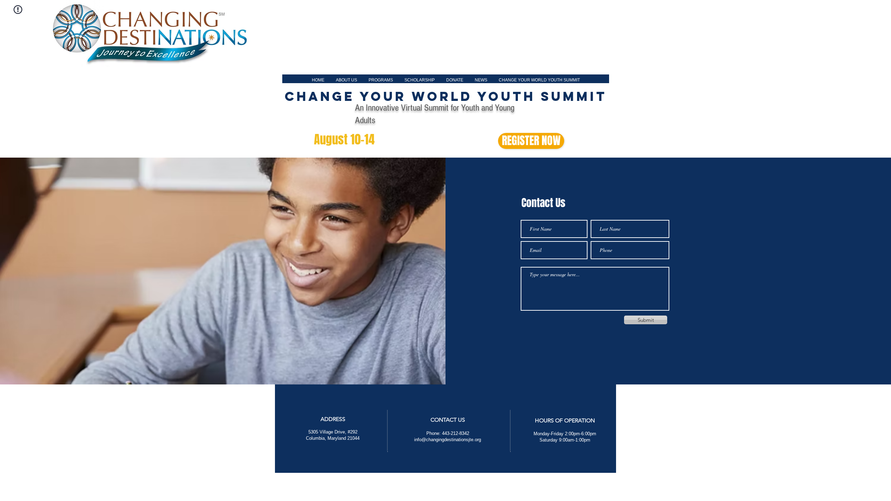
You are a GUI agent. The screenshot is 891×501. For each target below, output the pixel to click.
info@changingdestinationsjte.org (447, 439)
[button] (346, 80)
